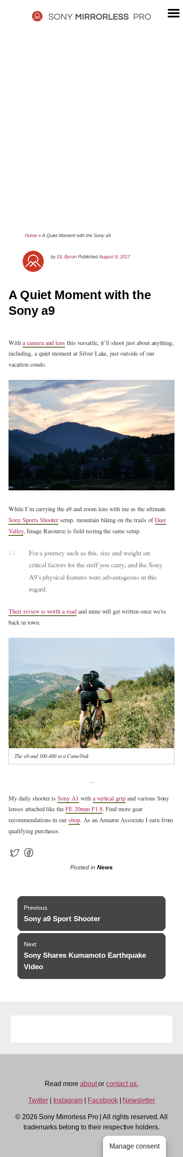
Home (31, 235)
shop (74, 820)
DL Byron (67, 256)
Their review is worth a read (43, 611)
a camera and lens (44, 343)
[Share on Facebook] (29, 856)
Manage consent (134, 1146)
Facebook (103, 1100)
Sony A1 (68, 798)
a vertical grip (109, 798)
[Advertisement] (91, 126)
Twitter (38, 1100)
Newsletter (139, 1100)
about (89, 1083)
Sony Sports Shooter (33, 520)
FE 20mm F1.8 (84, 809)
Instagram (68, 1100)
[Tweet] (15, 856)
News (105, 867)
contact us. (122, 1083)
